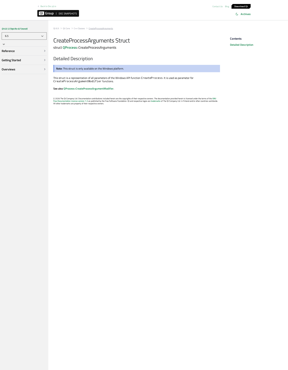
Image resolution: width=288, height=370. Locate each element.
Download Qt (241, 6)
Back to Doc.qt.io (48, 6)
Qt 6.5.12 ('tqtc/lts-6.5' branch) (14, 28)
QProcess (70, 47)
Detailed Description (241, 45)
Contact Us (217, 6)
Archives (246, 14)
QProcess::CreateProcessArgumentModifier (89, 89)
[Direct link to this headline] (94, 59)
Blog (227, 6)
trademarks (155, 101)
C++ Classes (79, 28)
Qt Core (66, 28)
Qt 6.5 (56, 28)
